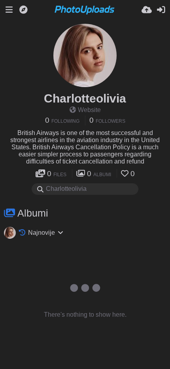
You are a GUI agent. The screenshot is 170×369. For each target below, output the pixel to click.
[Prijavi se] (161, 10)
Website (89, 110)
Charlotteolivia (85, 98)
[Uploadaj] (147, 10)
